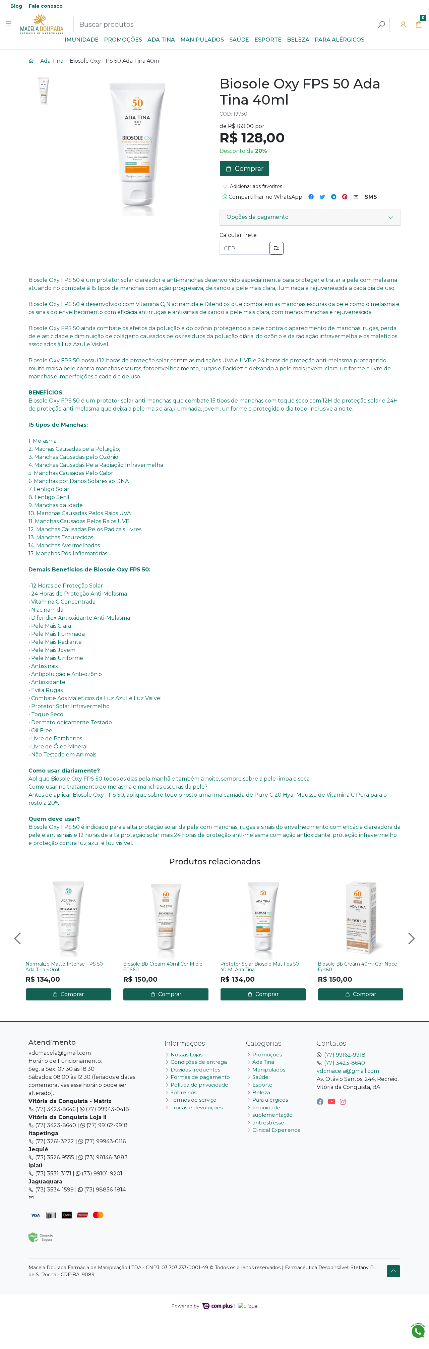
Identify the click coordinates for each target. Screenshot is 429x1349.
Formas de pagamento (200, 1077)
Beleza (298, 40)
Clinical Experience (276, 1130)
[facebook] (321, 1102)
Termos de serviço (194, 1100)
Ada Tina (161, 40)
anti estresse (268, 1122)
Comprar (71, 994)
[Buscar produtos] (381, 24)
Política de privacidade (199, 1085)
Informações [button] (184, 1043)
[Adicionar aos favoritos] (33, 882)
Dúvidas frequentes (195, 1069)
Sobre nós (183, 1092)
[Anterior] (18, 938)
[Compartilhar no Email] (356, 197)
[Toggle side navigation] (9, 24)
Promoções (123, 40)
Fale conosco (46, 6)
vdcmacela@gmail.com (348, 1071)
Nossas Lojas (186, 1054)
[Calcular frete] (276, 248)
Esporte (268, 40)
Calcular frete (238, 235)
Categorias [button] (264, 1043)
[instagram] (343, 1102)
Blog (16, 6)
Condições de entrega (199, 1062)
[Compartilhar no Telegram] (333, 197)
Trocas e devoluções (197, 1107)
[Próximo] (411, 938)
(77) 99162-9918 (344, 1055)
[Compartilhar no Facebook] (311, 197)
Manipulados (202, 40)
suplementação (272, 1115)
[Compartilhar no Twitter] (322, 197)
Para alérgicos (339, 40)
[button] (403, 24)
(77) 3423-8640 (344, 1063)
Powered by (185, 1305)
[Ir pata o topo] (393, 1271)
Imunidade (82, 40)
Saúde (239, 40)
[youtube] (332, 1102)
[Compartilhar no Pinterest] (344, 197)
